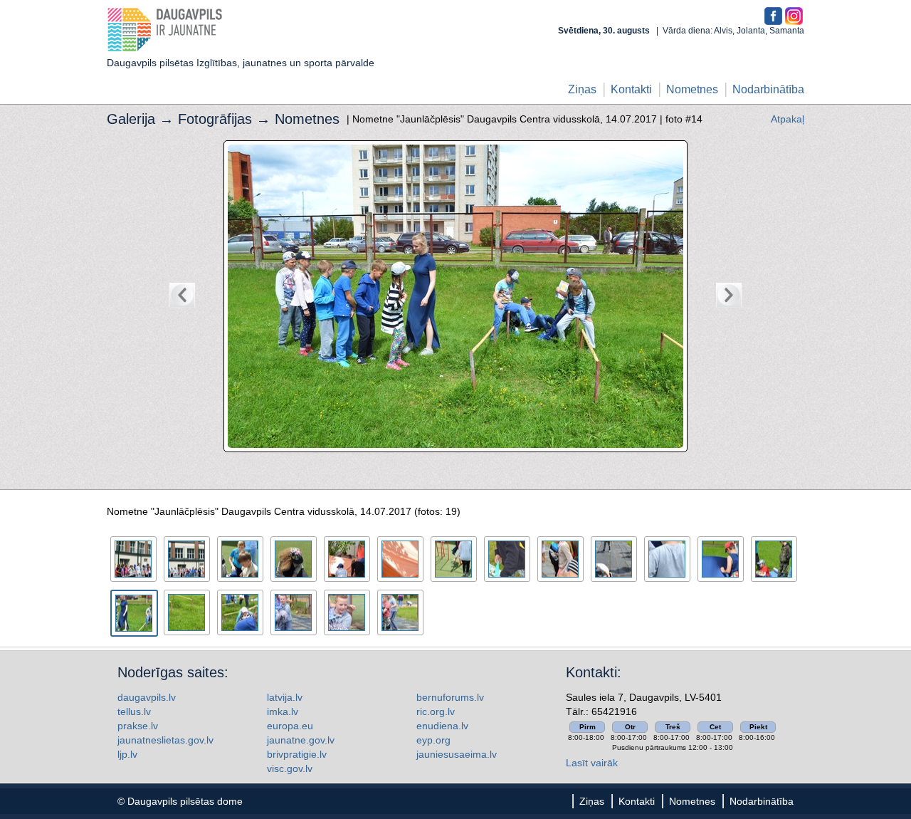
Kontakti (631, 89)
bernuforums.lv (450, 697)
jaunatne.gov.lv (301, 740)
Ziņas (582, 89)
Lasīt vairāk (592, 762)
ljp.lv (127, 754)
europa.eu (290, 725)
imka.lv (282, 711)
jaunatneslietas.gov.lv (165, 740)
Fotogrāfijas (215, 119)
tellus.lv (134, 711)
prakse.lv (137, 725)
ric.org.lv (435, 711)
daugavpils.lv (146, 697)
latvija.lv (284, 697)
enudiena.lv (442, 725)
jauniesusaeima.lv (456, 754)
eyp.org (433, 740)
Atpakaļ (787, 119)
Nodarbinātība (768, 89)
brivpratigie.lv (297, 754)
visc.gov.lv (289, 768)
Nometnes (692, 89)
